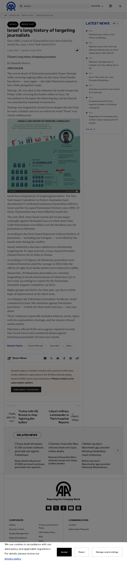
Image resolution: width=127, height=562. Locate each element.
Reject (82, 552)
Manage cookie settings (107, 552)
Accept (64, 552)
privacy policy (13, 559)
